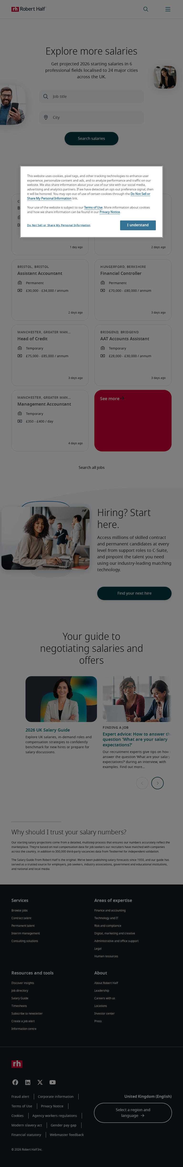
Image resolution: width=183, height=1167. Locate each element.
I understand (138, 225)
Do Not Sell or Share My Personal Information (59, 225)
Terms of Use (93, 207)
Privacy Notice (110, 212)
